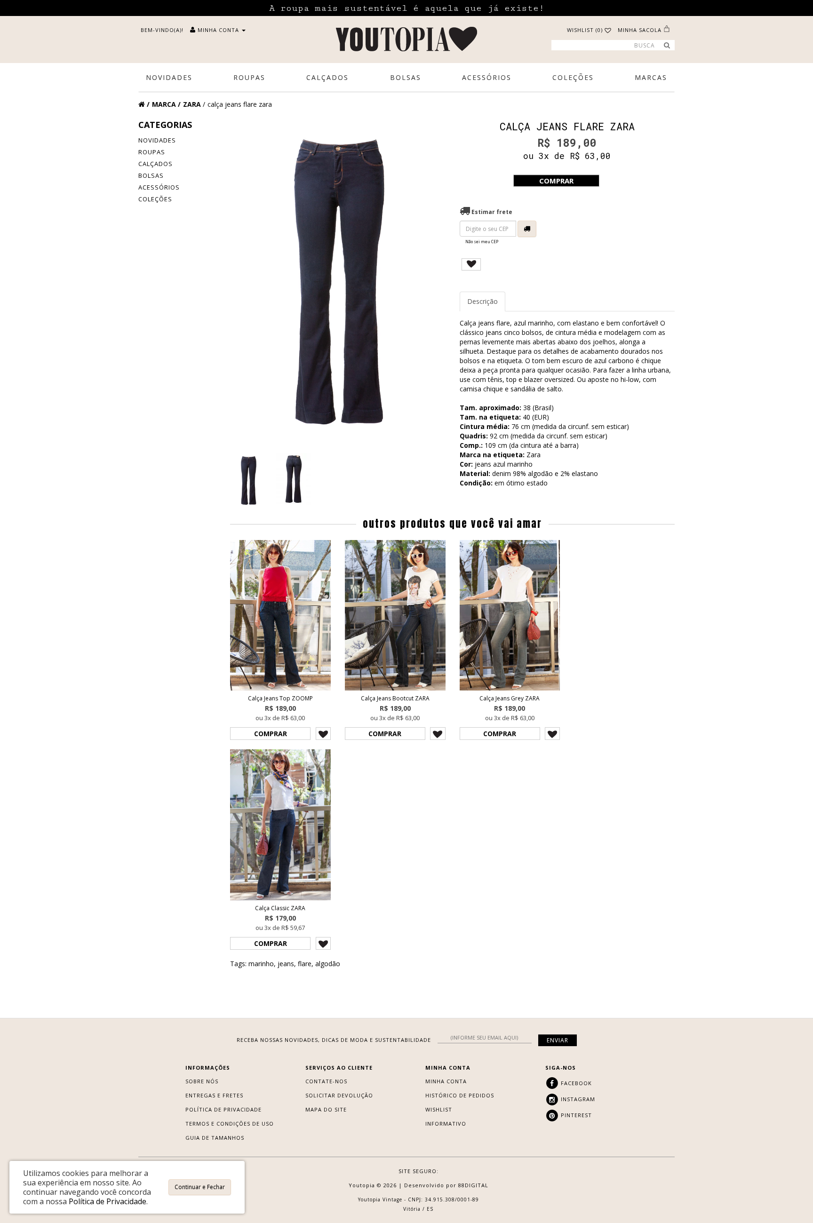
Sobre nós (201, 1081)
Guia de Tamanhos (214, 1137)
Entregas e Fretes (214, 1095)
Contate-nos (326, 1081)
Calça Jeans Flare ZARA (239, 104)
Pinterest (575, 1115)
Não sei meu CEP (481, 241)
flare (304, 963)
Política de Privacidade (223, 1109)
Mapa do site (326, 1109)
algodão (327, 963)
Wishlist (438, 1109)
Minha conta (446, 1081)
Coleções (155, 199)
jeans (286, 963)
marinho (261, 963)
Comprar (556, 180)
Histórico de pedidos (459, 1095)
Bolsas (151, 175)
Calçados (155, 163)
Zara (192, 104)
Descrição (482, 301)
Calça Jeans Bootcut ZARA (395, 698)
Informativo (445, 1123)
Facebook (575, 1083)
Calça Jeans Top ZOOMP (280, 698)
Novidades (157, 140)
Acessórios (159, 187)
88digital (473, 1185)
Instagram (577, 1099)
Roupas (151, 152)
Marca (164, 104)
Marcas (651, 77)
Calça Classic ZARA (280, 908)
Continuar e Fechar (200, 1187)
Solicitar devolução (339, 1095)
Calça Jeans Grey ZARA (509, 698)
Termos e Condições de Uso (229, 1123)
